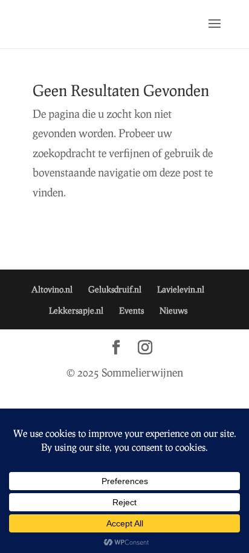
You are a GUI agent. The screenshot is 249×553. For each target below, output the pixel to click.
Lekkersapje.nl (76, 310)
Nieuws (173, 310)
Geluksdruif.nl (114, 289)
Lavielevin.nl (180, 289)
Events (131, 310)
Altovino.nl (52, 289)
